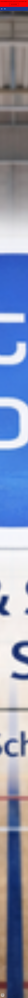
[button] (1, 9)
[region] (14, 3)
